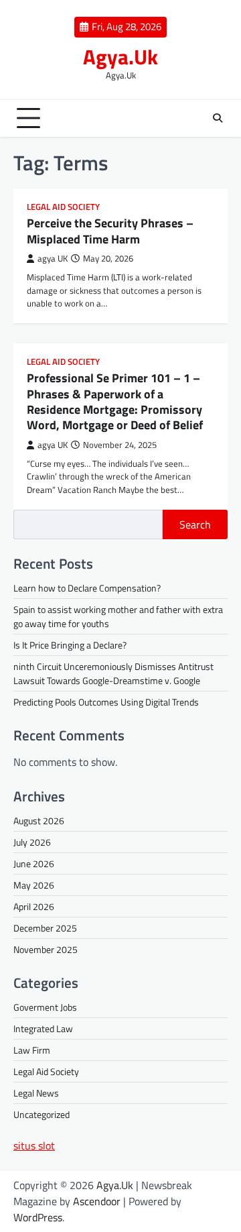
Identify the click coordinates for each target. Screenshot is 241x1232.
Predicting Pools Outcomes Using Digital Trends (106, 702)
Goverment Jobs (45, 1007)
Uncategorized (41, 1114)
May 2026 (33, 885)
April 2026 (33, 906)
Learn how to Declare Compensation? (87, 588)
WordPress (37, 1217)
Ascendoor (96, 1201)
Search (195, 524)
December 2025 (45, 928)
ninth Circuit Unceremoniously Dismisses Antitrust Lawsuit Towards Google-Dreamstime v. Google (113, 673)
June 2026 (33, 863)
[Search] (218, 118)
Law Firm (31, 1050)
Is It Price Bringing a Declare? (70, 645)
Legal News (36, 1093)
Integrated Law (43, 1028)
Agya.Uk (120, 56)
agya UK (52, 258)
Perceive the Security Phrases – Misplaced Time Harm (110, 230)
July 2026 (32, 842)
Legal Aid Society (63, 207)
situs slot (34, 1145)
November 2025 (45, 949)
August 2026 (38, 821)
